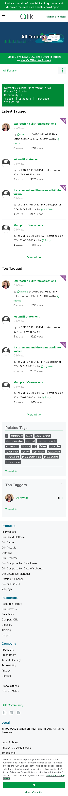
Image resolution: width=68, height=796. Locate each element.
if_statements (51, 456)
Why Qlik (7, 589)
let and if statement (27, 159)
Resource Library (12, 603)
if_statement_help (31, 456)
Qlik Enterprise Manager (16, 573)
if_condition (12, 451)
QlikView (19, 128)
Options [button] (62, 70)
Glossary (7, 624)
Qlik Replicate (10, 558)
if (6, 435)
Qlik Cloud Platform (13, 537)
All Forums (33, 37)
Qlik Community (12, 705)
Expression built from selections (35, 123)
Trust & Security (11, 660)
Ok (34, 785)
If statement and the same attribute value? (37, 192)
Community (11, 95)
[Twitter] (4, 712)
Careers (6, 675)
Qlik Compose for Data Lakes (19, 563)
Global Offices (10, 686)
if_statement (12, 456)
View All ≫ (34, 257)
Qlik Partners (9, 609)
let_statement (13, 462)
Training (6, 630)
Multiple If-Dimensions (28, 225)
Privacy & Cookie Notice (16, 747)
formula (26, 446)
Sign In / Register (56, 16)
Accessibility (9, 665)
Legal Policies (10, 742)
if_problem (38, 451)
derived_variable (47, 441)
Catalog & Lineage (13, 579)
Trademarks (9, 752)
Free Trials (8, 614)
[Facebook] (18, 712)
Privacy (6, 670)
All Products (9, 531)
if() (34, 446)
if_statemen (54, 451)
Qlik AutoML (9, 547)
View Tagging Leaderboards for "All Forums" (34, 484)
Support (6, 635)
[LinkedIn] (11, 712)
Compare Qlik (10, 619)
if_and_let (55, 446)
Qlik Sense (8, 542)
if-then (43, 446)
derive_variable (14, 441)
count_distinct (42, 435)
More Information (34, 792)
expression (12, 446)
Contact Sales (10, 691)
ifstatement (17, 435)
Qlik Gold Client (11, 584)
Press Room (9, 654)
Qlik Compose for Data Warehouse (23, 568)
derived (30, 441)
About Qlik (8, 649)
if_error (26, 451)
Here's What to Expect (36, 60)
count (29, 435)
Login (47, 3)
